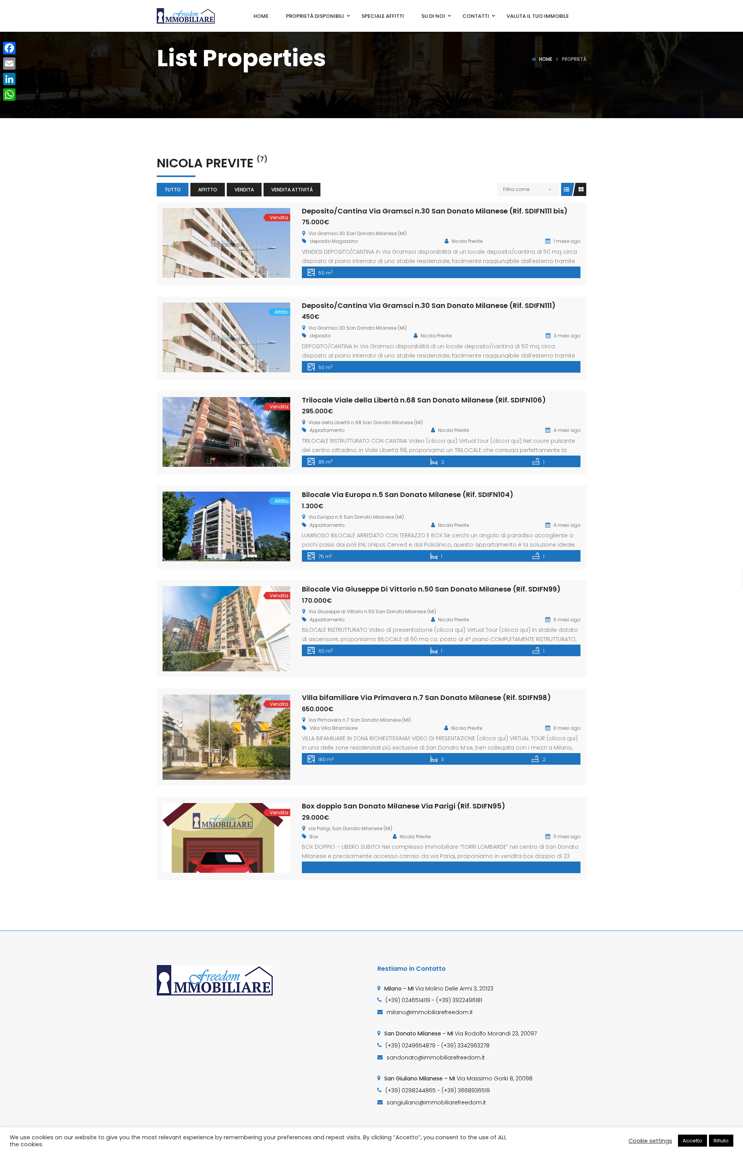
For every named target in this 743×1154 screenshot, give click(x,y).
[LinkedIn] (9, 79)
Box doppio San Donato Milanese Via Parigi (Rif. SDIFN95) (403, 806)
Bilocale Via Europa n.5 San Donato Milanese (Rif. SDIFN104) (408, 494)
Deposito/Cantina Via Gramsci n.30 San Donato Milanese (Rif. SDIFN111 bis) (435, 211)
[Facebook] (9, 48)
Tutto (172, 189)
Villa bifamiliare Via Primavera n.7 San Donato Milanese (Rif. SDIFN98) (426, 697)
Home (545, 59)
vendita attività (292, 189)
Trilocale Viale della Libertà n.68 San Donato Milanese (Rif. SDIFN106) (424, 400)
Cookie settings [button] (650, 1140)
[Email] (9, 63)
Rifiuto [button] (721, 1140)
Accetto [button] (692, 1140)
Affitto (207, 189)
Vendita (244, 189)
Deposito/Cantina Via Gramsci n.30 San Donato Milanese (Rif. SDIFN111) (429, 305)
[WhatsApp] (9, 94)
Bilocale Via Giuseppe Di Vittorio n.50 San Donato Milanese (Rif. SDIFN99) (431, 589)
